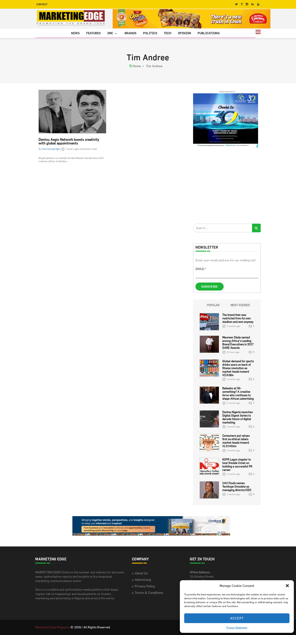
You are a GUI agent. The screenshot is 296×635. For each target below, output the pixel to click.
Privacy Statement (236, 627)
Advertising (143, 580)
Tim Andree (154, 66)
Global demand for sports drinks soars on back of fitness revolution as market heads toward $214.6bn (238, 368)
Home (137, 66)
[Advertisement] (225, 185)
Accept (237, 618)
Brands (131, 33)
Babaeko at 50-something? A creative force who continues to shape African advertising (238, 394)
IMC (110, 33)
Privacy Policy (145, 586)
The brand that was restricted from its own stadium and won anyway (237, 318)
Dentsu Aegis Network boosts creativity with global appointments (69, 141)
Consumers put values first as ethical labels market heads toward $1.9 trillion (236, 441)
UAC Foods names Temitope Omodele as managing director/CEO (236, 486)
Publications (209, 33)
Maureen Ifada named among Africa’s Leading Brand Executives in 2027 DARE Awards (238, 343)
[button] (287, 585)
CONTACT (41, 4)
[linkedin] (252, 4)
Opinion (184, 33)
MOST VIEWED (240, 305)
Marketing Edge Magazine (52, 627)
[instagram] (246, 4)
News (75, 33)
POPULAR (213, 305)
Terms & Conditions (149, 593)
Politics (150, 33)
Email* (200, 269)
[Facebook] (242, 4)
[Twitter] (236, 4)
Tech (167, 33)
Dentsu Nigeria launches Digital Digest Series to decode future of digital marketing (237, 417)
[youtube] (258, 4)
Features (93, 33)
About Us (141, 573)
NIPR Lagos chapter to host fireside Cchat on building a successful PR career (237, 465)
